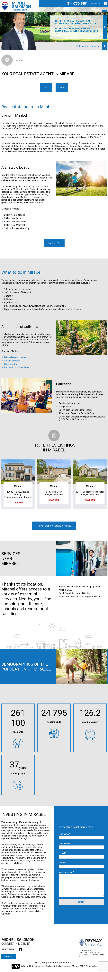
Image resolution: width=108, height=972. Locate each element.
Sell (46, 87)
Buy (62, 87)
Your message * (66, 872)
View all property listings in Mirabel (54, 525)
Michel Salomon (18, 941)
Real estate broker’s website (58, 966)
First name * (64, 834)
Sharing (8, 956)
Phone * (62, 862)
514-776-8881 (77, 3)
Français (95, 4)
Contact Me (54, 243)
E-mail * (62, 853)
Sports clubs (10, 364)
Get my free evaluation (88, 46)
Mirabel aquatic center (15, 357)
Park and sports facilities (16, 367)
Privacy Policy (41, 962)
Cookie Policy (54, 962)
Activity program (12, 360)
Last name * (64, 843)
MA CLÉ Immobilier (88, 966)
